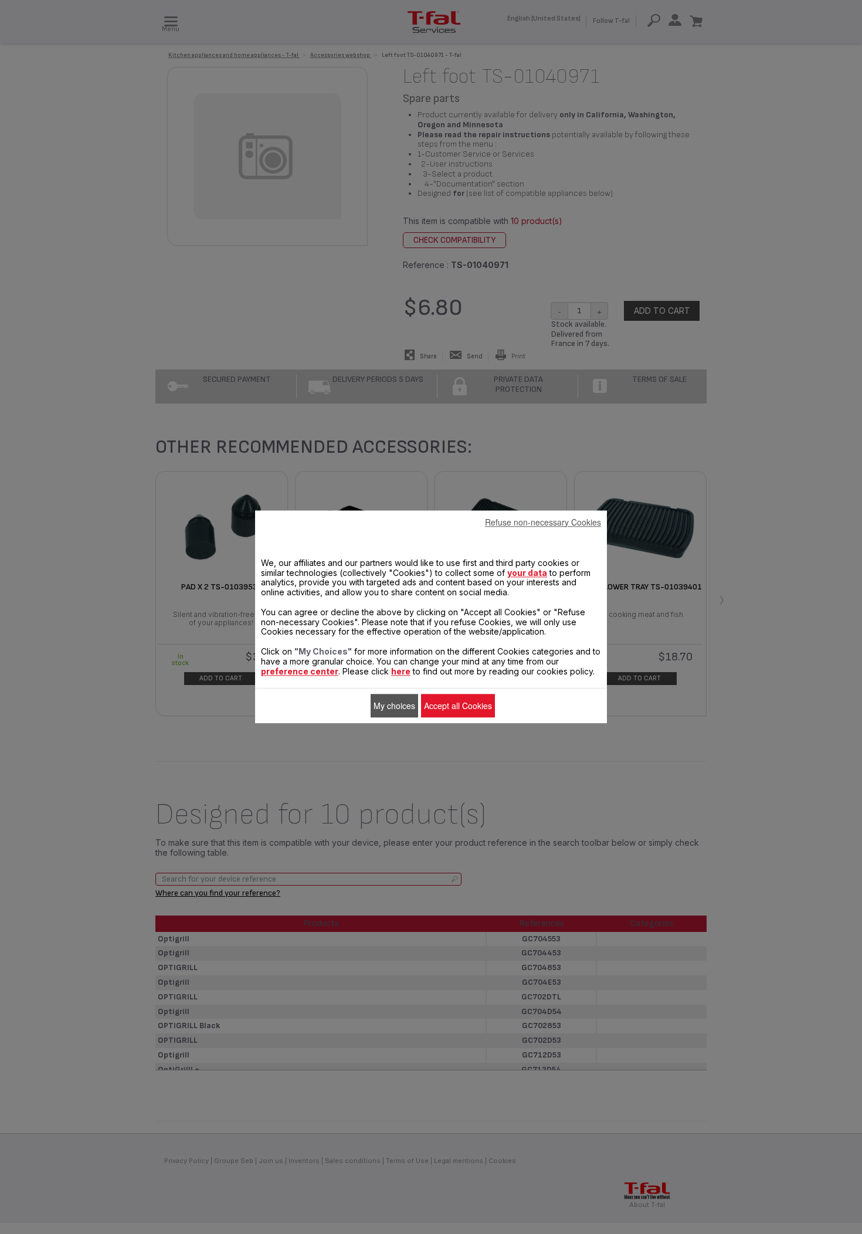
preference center (299, 671)
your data (527, 573)
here (400, 671)
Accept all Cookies (458, 705)
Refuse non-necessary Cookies (543, 522)
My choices (394, 705)
